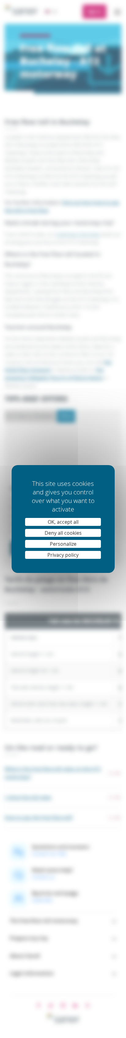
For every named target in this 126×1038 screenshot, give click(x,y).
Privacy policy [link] (63, 555)
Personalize (63, 544)
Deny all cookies (63, 533)
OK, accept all (63, 522)
